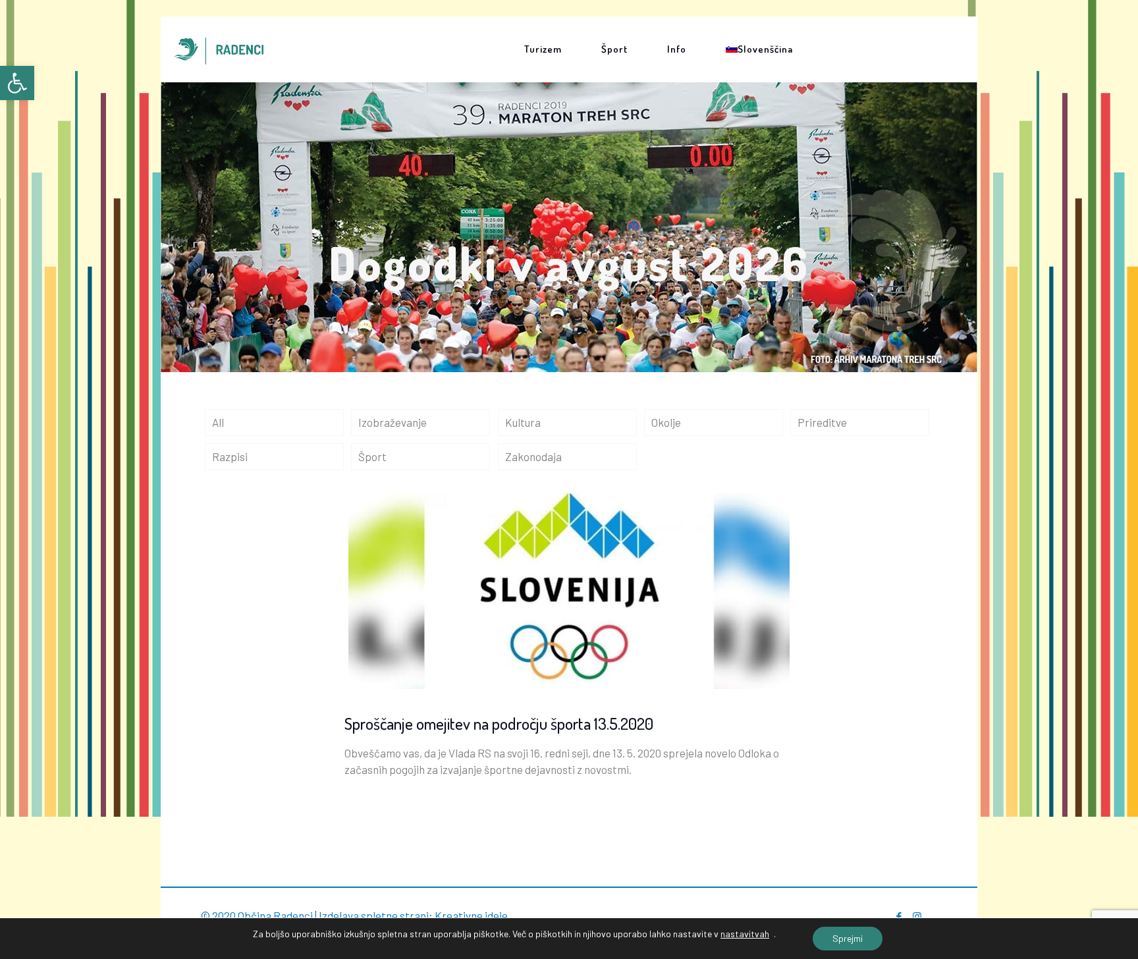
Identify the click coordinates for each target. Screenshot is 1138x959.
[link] (17, 83)
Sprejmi (847, 938)
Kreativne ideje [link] (471, 915)
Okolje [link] (666, 422)
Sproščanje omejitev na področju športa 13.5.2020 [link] (498, 723)
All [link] (218, 422)
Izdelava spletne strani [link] (374, 915)
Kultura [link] (523, 422)
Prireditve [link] (822, 422)
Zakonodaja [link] (533, 456)
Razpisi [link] (230, 456)
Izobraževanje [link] (392, 422)
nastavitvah (744, 933)
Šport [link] (372, 456)
